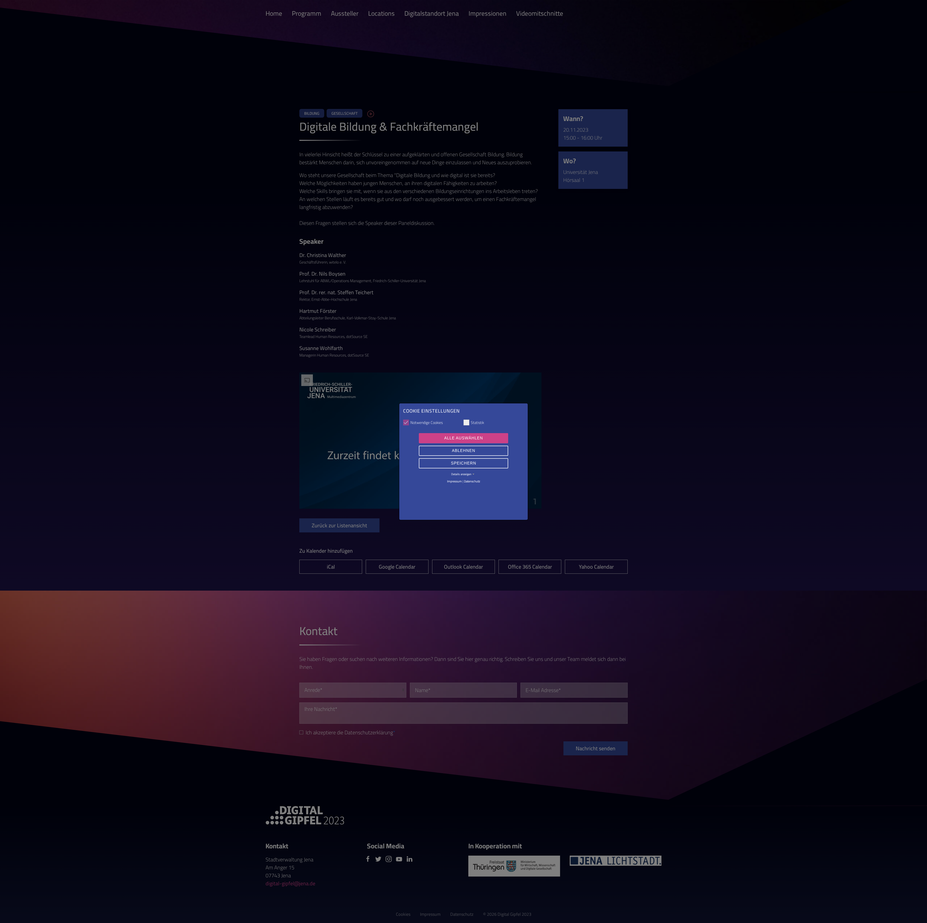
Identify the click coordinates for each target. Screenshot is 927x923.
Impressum (454, 481)
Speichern (463, 463)
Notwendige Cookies (426, 422)
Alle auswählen (463, 438)
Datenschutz (472, 481)
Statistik (477, 422)
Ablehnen (463, 451)
